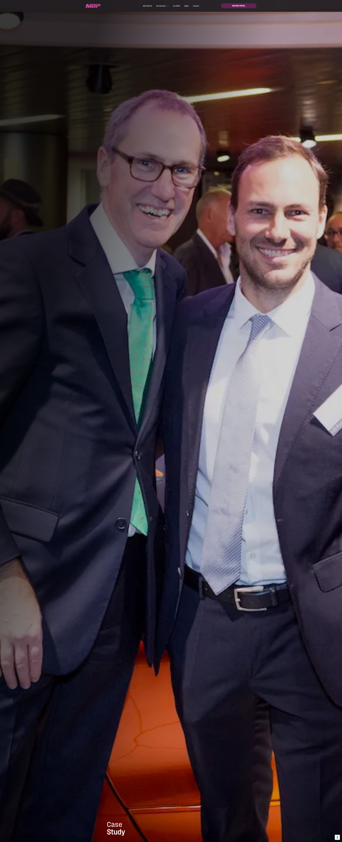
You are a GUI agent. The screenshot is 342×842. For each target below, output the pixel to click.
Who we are (147, 6)
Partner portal (238, 6)
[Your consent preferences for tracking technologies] (337, 837)
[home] (103, 6)
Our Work (176, 6)
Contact (196, 6)
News (186, 6)
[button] (162, 6)
